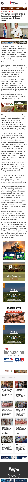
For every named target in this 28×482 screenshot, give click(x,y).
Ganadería (10, 11)
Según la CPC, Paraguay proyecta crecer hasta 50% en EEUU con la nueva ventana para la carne (7, 412)
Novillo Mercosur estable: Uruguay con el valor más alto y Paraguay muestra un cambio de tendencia (7, 447)
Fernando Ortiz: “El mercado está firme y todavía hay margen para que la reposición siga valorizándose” (21, 412)
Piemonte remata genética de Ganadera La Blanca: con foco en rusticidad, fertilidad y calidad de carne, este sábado (20, 393)
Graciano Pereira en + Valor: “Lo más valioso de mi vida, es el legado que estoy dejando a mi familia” (7, 392)
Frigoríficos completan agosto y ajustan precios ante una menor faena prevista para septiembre (7, 430)
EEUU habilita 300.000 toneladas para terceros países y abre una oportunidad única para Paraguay (20, 447)
